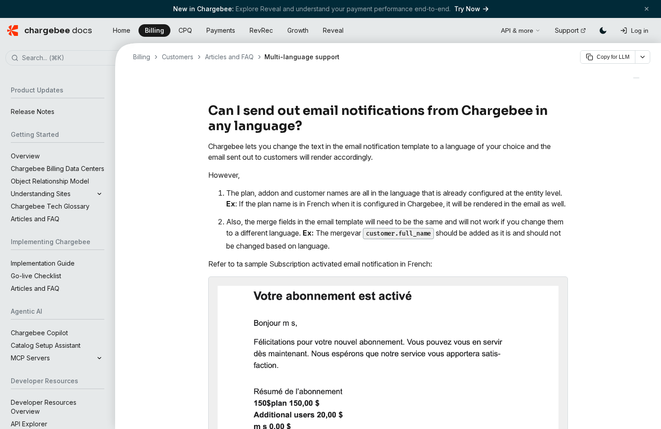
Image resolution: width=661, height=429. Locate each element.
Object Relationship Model (50, 181)
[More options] (642, 57)
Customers (177, 57)
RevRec (261, 30)
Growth (297, 30)
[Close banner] (646, 8)
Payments (220, 30)
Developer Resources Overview (43, 406)
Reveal (333, 30)
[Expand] (99, 194)
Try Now (467, 9)
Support (567, 30)
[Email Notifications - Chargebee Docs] (636, 78)
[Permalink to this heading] (307, 126)
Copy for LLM (613, 57)
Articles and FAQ (35, 219)
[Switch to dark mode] (603, 30)
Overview (25, 156)
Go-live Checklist (36, 276)
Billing (154, 30)
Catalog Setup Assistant (45, 345)
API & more (517, 30)
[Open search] (484, 29)
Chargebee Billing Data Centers (57, 168)
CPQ (185, 30)
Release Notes (32, 111)
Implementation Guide (43, 263)
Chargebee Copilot (39, 333)
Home (121, 30)
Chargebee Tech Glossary (50, 206)
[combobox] (71, 58)
